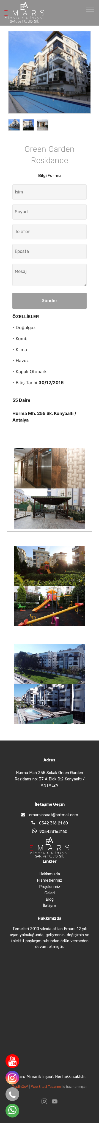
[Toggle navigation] (90, 9)
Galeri (50, 893)
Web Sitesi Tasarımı (46, 1086)
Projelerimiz (49, 886)
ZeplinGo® (20, 1086)
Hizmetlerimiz (49, 880)
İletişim (49, 905)
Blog (50, 899)
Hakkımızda (49, 874)
